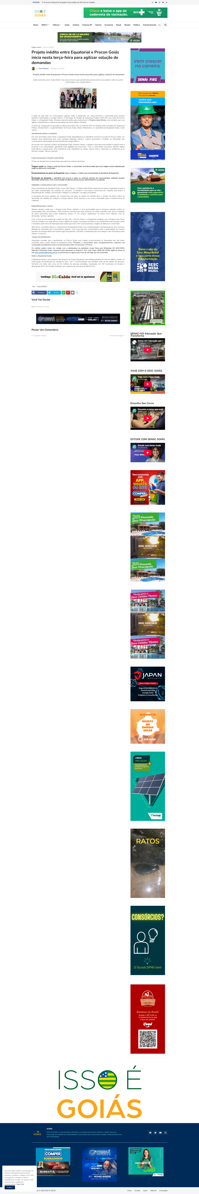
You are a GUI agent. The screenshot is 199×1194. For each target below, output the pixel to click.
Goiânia (76, 25)
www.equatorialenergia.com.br (46, 252)
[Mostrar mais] (77, 293)
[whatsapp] (152, 2)
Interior (98, 25)
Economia (109, 25)
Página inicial (36, 47)
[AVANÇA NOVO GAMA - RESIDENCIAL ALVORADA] (147, 185)
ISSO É (44, 25)
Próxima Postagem (116, 336)
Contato (137, 1190)
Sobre (145, 1190)
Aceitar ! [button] (10, 1187)
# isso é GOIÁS (48, 47)
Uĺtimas (56, 25)
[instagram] (159, 2)
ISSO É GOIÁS (50, 1190)
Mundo (127, 25)
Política (136, 25)
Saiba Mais (20, 1184)
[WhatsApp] (64, 293)
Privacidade (163, 1190)
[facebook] (150, 1133)
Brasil (118, 25)
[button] (160, 25)
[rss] (166, 2)
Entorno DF (87, 25)
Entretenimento (149, 25)
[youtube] (156, 2)
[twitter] (163, 2)
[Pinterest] (68, 293)
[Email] (73, 293)
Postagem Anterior (39, 336)
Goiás (67, 25)
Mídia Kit (153, 1190)
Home (35, 25)
